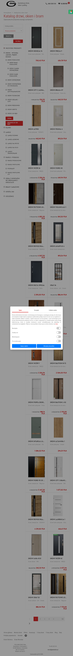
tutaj (56, 324)
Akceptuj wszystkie (48, 346)
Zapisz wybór (24, 346)
